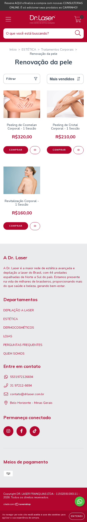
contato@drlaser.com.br (27, 394)
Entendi (77, 516)
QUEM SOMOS (14, 353)
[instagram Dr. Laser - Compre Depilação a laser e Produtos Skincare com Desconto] (8, 431)
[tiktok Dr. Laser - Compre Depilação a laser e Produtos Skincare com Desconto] (35, 431)
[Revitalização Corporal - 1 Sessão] (35, 226)
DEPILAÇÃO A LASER (18, 310)
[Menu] (8, 19)
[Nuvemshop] (17, 505)
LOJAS (7, 336)
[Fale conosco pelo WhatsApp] (80, 501)
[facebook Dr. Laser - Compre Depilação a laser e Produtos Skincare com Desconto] (22, 431)
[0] (77, 21)
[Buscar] (78, 33)
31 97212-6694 (21, 385)
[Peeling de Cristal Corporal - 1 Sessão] (78, 150)
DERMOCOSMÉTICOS (18, 328)
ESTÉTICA (29, 49)
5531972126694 (21, 377)
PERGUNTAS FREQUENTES (22, 345)
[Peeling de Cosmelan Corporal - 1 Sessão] (35, 150)
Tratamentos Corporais (57, 49)
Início (13, 49)
